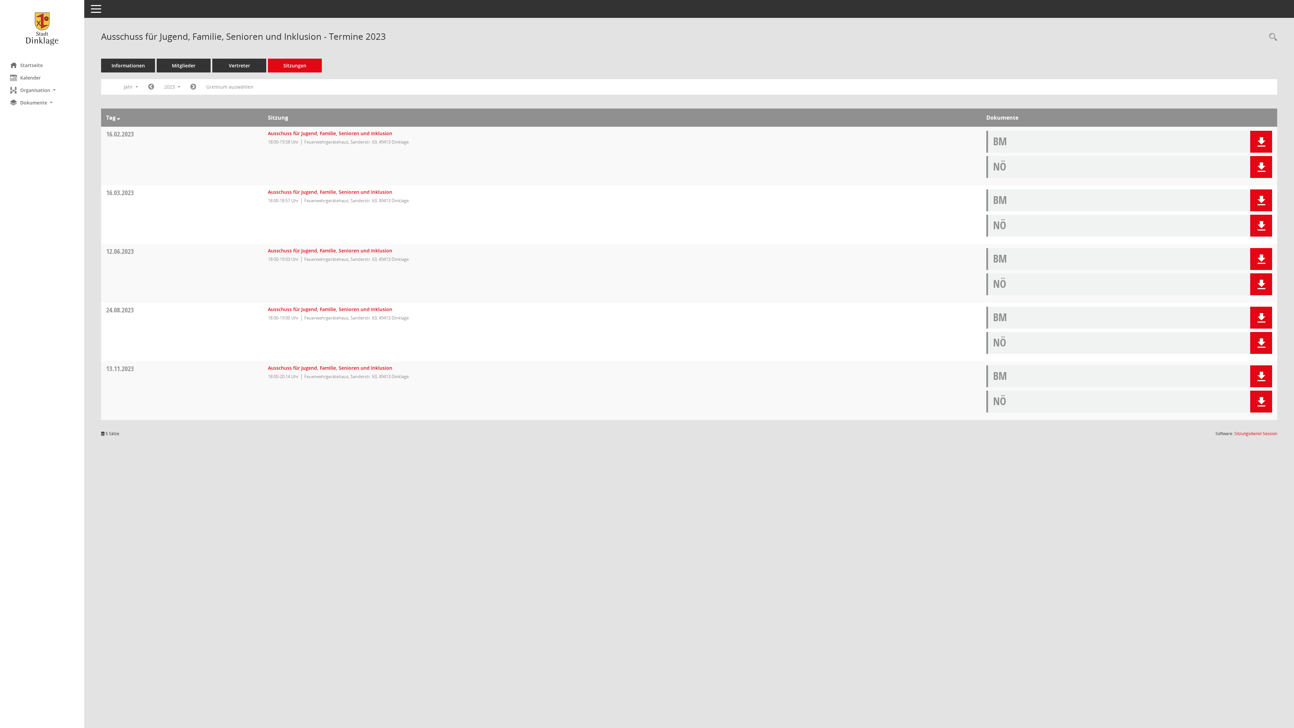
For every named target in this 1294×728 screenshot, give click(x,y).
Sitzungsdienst (1255, 433)
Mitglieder (183, 65)
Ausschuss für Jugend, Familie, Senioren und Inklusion (330, 133)
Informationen (128, 65)
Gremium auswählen (229, 87)
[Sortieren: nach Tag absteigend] (118, 117)
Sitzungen (294, 65)
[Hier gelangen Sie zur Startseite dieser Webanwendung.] (42, 29)
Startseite (31, 65)
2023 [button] (170, 87)
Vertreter (239, 65)
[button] (42, 90)
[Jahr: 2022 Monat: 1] (151, 87)
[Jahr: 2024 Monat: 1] (193, 87)
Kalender (30, 77)
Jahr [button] (129, 87)
